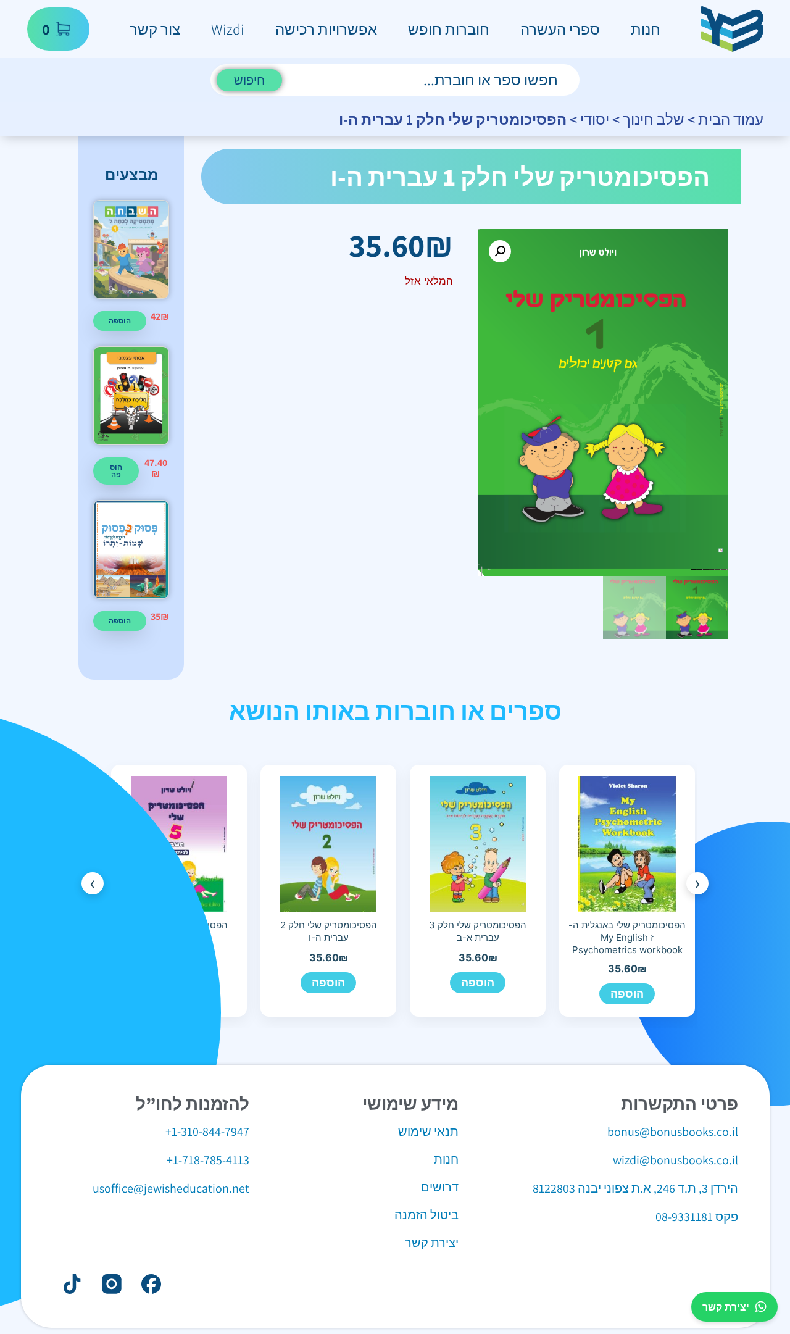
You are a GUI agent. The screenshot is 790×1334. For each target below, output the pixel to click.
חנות (645, 29)
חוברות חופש (448, 29)
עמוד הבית (730, 119)
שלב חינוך (653, 119)
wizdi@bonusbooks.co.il (675, 1160)
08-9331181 (684, 1217)
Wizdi (227, 29)
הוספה (627, 993)
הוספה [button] (120, 320)
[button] (500, 251)
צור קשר (155, 29)
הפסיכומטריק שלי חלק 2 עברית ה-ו (328, 931)
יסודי (594, 119)
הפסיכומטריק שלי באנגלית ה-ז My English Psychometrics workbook (627, 937)
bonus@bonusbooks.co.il (672, 1131)
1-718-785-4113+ (208, 1160)
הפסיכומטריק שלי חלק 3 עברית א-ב (477, 931)
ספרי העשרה (560, 29)
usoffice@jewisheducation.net (171, 1188)
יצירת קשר (725, 1307)
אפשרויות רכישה (326, 29)
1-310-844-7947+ (207, 1131)
